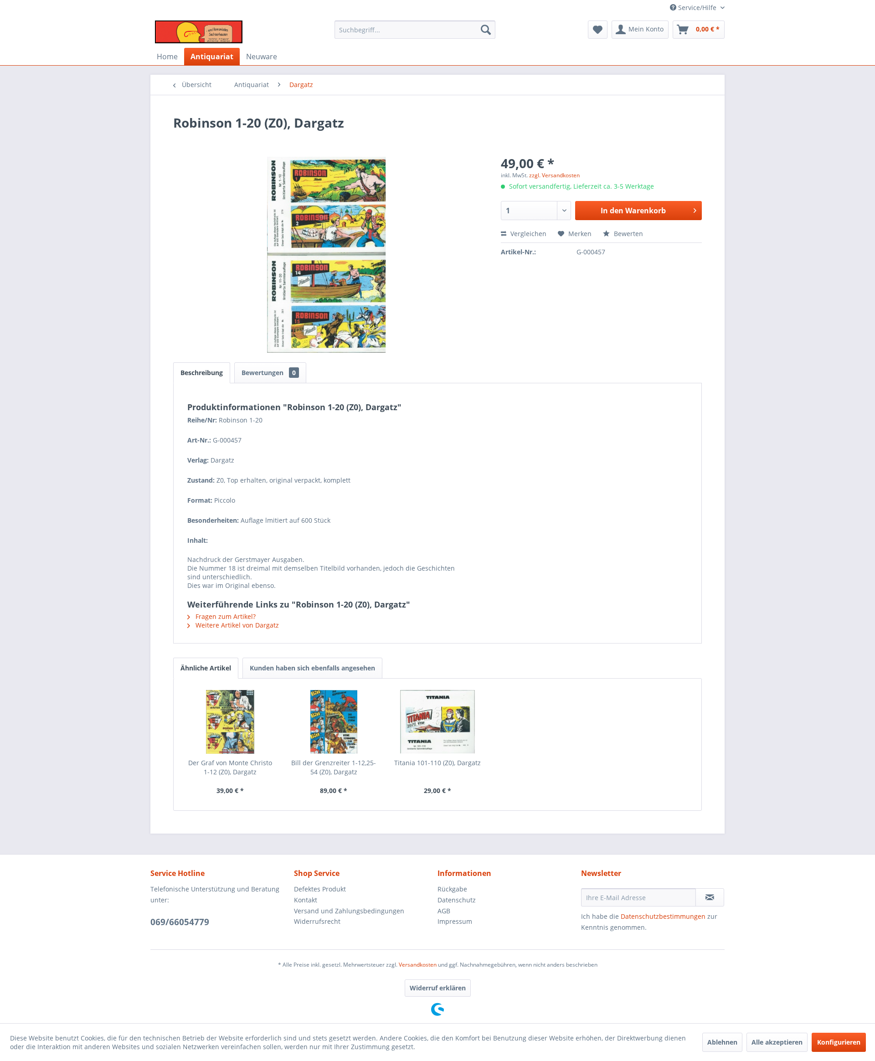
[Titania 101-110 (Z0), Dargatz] (437, 722)
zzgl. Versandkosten (554, 175)
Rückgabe (452, 889)
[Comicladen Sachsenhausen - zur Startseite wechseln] (198, 32)
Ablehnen (722, 1042)
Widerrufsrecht (317, 921)
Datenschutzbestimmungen (663, 916)
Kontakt (305, 900)
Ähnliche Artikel (205, 668)
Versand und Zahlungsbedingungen (349, 910)
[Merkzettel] (597, 30)
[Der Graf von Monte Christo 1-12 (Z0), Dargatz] (230, 722)
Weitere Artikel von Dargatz (236, 625)
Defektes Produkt (320, 889)
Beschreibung (201, 372)
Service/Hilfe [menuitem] (697, 7)
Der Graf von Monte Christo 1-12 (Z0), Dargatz (230, 767)
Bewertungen (269, 372)
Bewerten (627, 233)
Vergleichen (527, 233)
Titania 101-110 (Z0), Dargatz (437, 762)
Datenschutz (457, 900)
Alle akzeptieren (777, 1042)
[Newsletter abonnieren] (709, 897)
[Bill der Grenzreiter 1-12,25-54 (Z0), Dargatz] (334, 722)
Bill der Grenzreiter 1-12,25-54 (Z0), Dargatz (333, 767)
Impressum (455, 921)
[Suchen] (485, 30)
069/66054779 (179, 922)
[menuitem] (415, 30)
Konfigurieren (838, 1042)
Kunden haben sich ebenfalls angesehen (312, 668)
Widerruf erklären (438, 988)
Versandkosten (418, 964)
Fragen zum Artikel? (225, 616)
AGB (444, 910)
